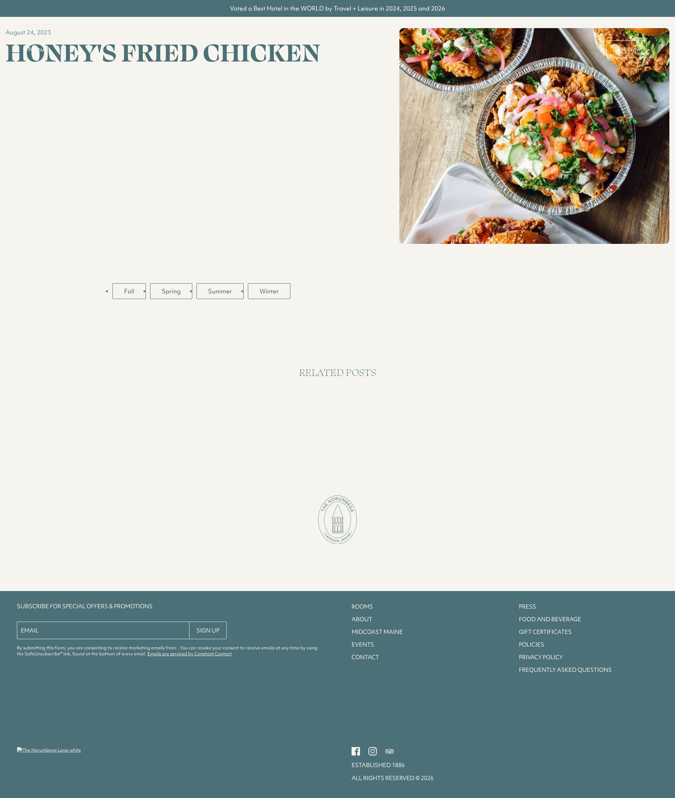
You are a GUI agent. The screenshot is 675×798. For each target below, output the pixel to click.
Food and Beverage (550, 619)
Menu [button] (36, 49)
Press (527, 606)
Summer (220, 291)
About (362, 619)
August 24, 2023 (28, 32)
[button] (337, 520)
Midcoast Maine (377, 632)
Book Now (626, 49)
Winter (269, 291)
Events (363, 644)
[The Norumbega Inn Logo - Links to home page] (49, 750)
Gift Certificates (545, 632)
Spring (171, 291)
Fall (129, 291)
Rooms (362, 606)
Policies (531, 644)
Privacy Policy (541, 657)
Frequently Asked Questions (565, 670)
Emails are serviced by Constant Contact (189, 654)
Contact (365, 657)
